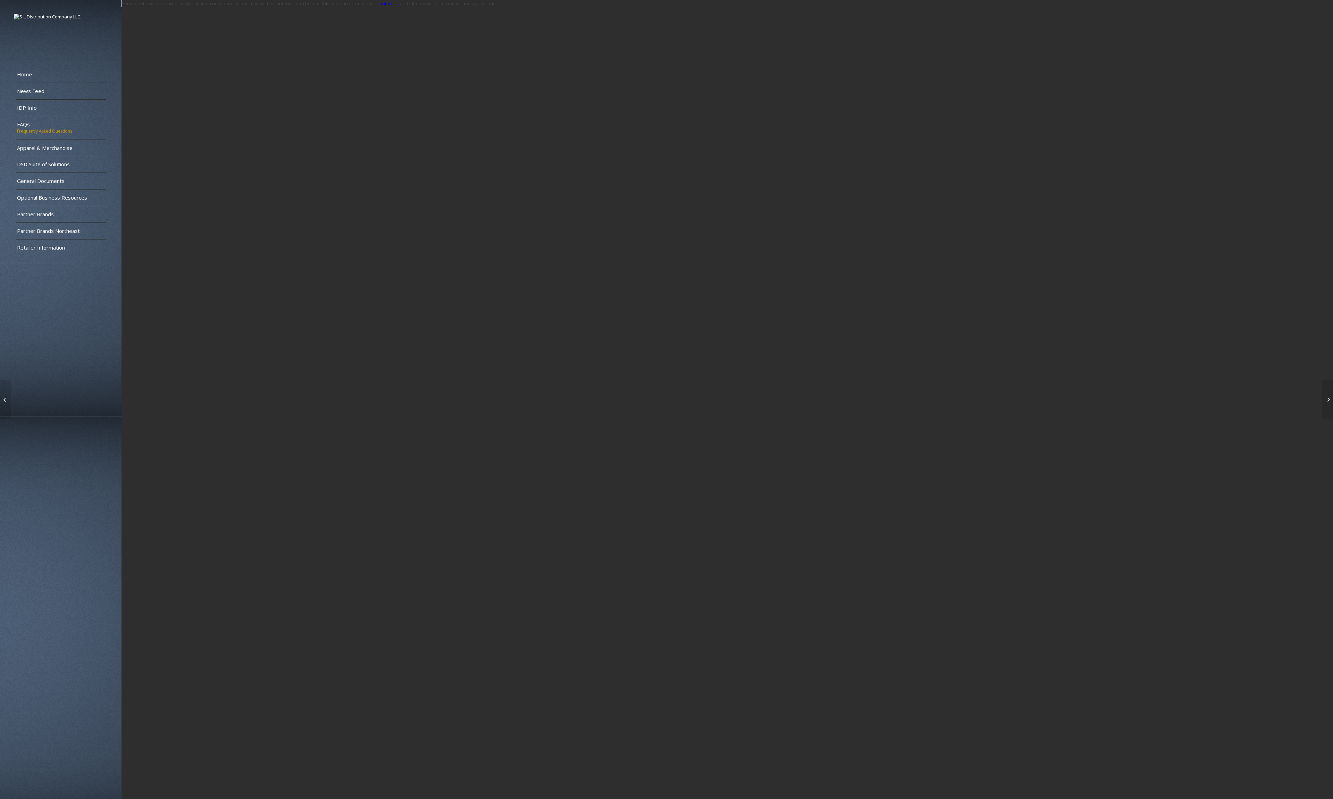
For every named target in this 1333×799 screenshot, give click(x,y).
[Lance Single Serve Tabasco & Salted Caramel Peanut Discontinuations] (5, 399)
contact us (388, 3)
